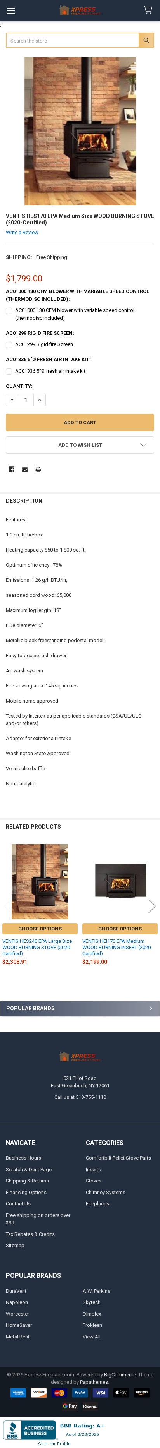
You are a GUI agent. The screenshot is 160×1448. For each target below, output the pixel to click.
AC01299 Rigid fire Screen (44, 344)
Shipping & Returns (27, 1181)
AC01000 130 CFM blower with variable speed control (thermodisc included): (77, 295)
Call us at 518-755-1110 (80, 1097)
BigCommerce (120, 1375)
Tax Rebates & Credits (30, 1234)
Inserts (93, 1169)
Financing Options (26, 1192)
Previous (8, 906)
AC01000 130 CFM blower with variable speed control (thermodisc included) (74, 314)
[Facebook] (11, 469)
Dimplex (92, 1314)
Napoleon (17, 1302)
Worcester (17, 1314)
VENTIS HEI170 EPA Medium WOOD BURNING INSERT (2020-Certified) (117, 947)
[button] (80, 445)
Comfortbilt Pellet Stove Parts (118, 1158)
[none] (80, 131)
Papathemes (94, 1382)
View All (92, 1337)
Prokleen (92, 1325)
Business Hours (23, 1158)
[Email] (24, 469)
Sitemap (15, 1245)
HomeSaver (19, 1325)
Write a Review (22, 232)
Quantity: (19, 386)
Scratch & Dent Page (29, 1169)
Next (152, 906)
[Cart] (149, 10)
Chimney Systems (105, 1192)
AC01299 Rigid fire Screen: (40, 333)
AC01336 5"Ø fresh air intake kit (50, 371)
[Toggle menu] (10, 10)
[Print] (38, 469)
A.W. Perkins (96, 1291)
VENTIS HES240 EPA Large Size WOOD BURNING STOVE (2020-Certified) (37, 947)
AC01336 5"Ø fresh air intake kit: (48, 359)
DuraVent (16, 1291)
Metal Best (18, 1337)
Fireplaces (97, 1203)
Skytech (92, 1302)
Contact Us (18, 1203)
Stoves (93, 1181)
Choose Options (40, 929)
